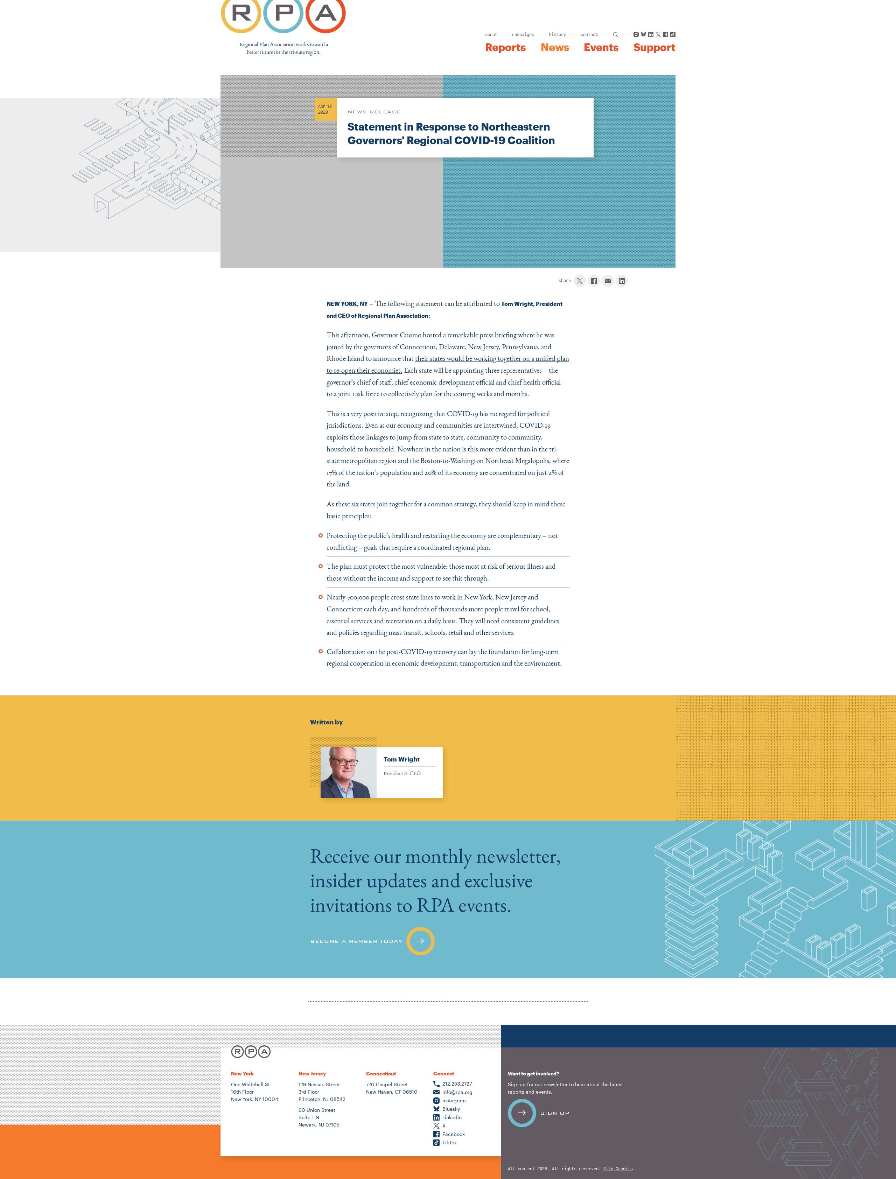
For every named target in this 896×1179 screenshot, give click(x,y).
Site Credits (618, 1169)
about (491, 34)
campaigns (523, 34)
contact (589, 34)
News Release (374, 111)
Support (655, 47)
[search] (615, 34)
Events (601, 47)
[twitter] (580, 281)
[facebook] (594, 281)
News (555, 47)
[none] (376, 767)
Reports (505, 47)
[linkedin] (622, 281)
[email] (608, 281)
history (557, 34)
